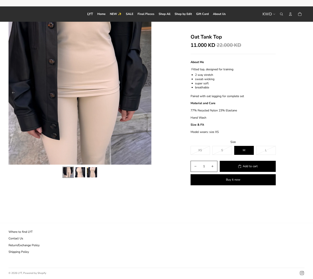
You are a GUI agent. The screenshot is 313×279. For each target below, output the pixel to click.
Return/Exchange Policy (24, 245)
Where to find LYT (21, 232)
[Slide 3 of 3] (92, 172)
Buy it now (233, 180)
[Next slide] (147, 93)
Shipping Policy (19, 252)
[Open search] (281, 14)
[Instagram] (301, 273)
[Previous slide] (12, 93)
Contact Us (16, 238)
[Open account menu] (290, 14)
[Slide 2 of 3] (80, 172)
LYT (20, 273)
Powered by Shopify (34, 273)
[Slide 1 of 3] (68, 172)
